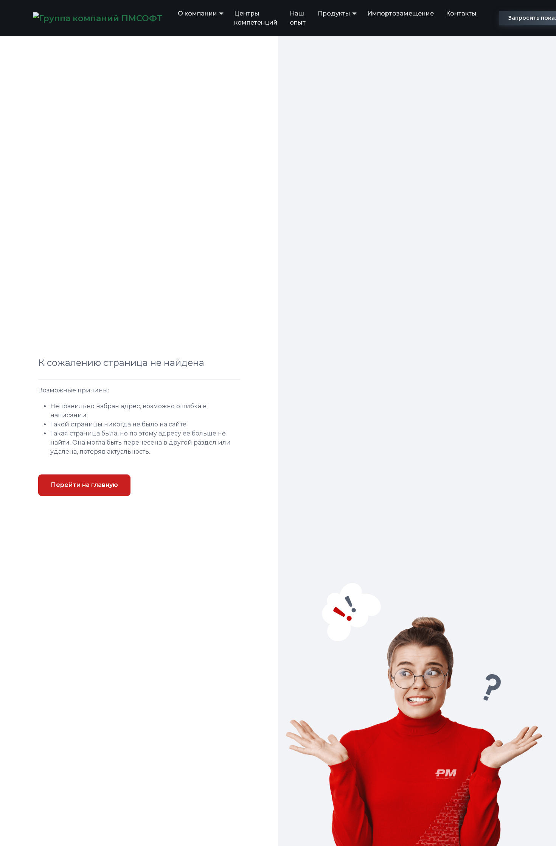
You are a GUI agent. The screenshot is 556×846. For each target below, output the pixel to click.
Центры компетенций (256, 18)
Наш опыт (298, 18)
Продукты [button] (334, 13)
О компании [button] (197, 13)
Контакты (461, 13)
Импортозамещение (400, 13)
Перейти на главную (84, 484)
